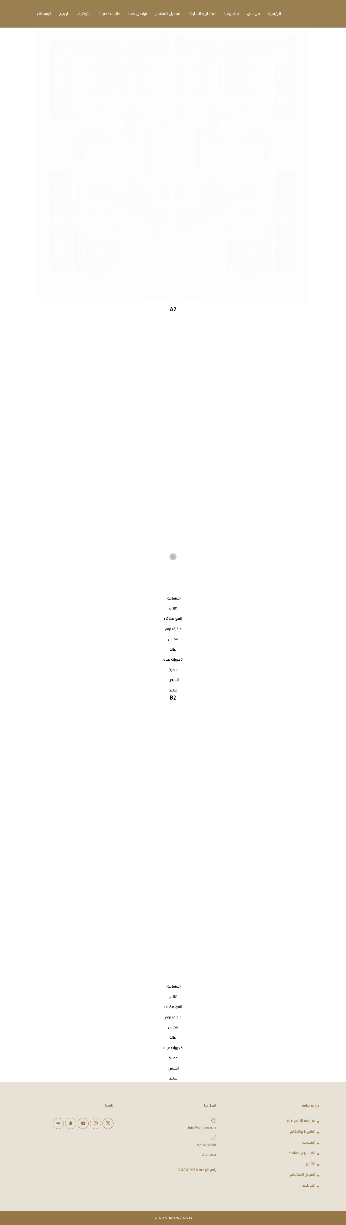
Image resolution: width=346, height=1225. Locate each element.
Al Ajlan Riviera (166, 1218)
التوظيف (308, 1185)
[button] (332, 1189)
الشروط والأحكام (302, 1132)
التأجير (310, 1164)
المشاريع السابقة (301, 1153)
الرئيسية (308, 1142)
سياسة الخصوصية (301, 1121)
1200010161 (187, 1170)
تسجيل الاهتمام (302, 1175)
